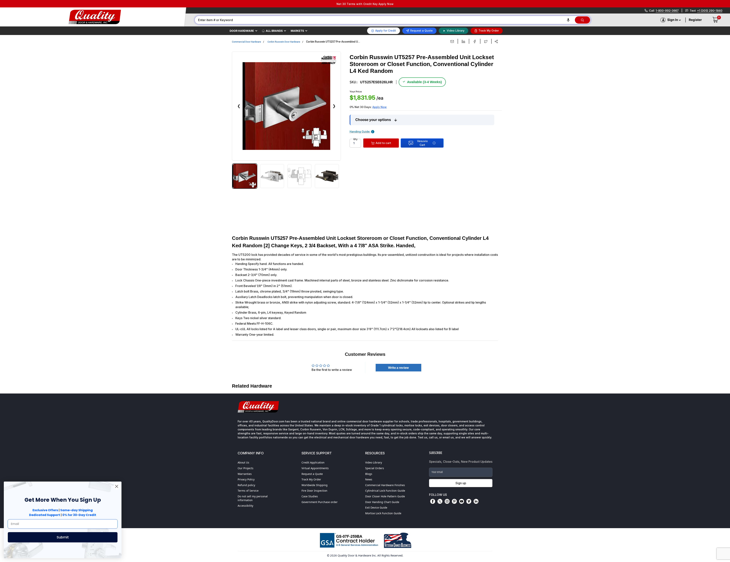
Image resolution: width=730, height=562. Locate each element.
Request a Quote (312, 474)
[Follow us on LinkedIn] (476, 501)
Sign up (460, 483)
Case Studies (310, 496)
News (368, 479)
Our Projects (245, 468)
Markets (297, 30)
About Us (243, 462)
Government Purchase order (320, 502)
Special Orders (374, 468)
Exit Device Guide (376, 507)
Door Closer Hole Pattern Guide (385, 496)
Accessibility (245, 505)
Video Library (373, 462)
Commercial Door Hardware (246, 42)
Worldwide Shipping (315, 485)
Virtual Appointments (315, 468)
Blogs (368, 474)
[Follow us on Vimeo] (468, 501)
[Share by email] (452, 41)
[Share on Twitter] (485, 41)
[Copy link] (496, 41)
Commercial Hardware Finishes (385, 485)
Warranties (245, 474)
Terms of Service (248, 490)
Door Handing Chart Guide (382, 502)
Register (695, 20)
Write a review (398, 368)
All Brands (274, 30)
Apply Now (379, 107)
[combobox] (384, 20)
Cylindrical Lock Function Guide (385, 490)
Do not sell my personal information (253, 498)
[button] (568, 20)
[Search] (582, 20)
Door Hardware (242, 30)
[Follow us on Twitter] (440, 501)
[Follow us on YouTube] (461, 501)
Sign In (672, 20)
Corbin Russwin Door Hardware (283, 42)
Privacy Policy (246, 479)
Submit (63, 537)
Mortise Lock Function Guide (383, 513)
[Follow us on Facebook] (432, 501)
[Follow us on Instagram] (447, 501)
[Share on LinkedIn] (463, 41)
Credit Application (313, 462)
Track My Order (311, 479)
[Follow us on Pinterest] (454, 501)
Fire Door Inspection (314, 490)
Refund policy (246, 485)
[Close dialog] (116, 486)
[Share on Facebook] (474, 41)
